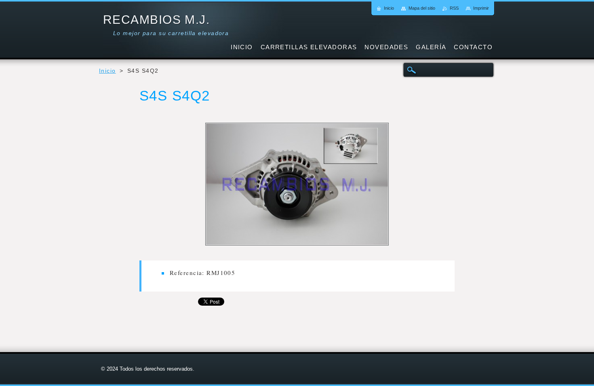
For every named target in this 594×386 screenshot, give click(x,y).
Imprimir (481, 8)
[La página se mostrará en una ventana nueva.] (297, 185)
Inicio (107, 71)
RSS (454, 8)
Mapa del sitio (422, 8)
